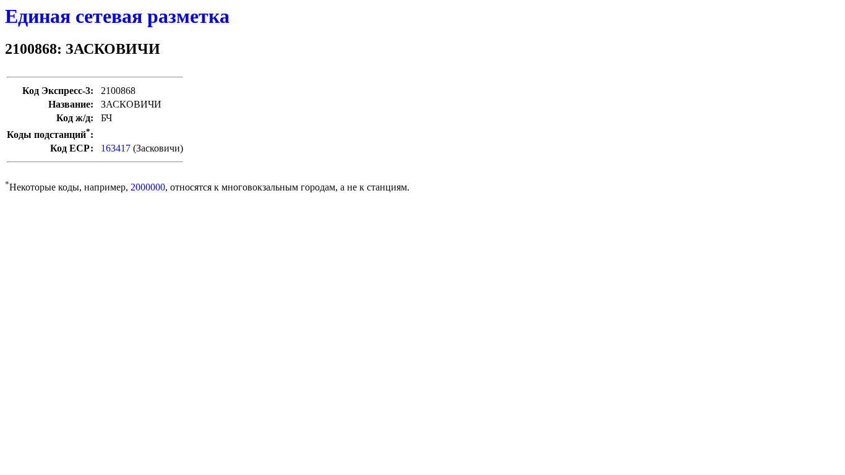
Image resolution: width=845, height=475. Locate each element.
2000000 (148, 187)
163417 (116, 148)
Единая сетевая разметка (117, 16)
